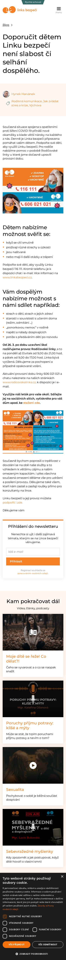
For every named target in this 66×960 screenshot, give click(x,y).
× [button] (62, 876)
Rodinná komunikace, (26, 101)
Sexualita (15, 789)
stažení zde (31, 402)
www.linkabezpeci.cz (17, 277)
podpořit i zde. (13, 502)
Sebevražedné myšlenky (29, 851)
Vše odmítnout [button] (47, 944)
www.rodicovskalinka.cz (19, 382)
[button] (33, 954)
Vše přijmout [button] (17, 944)
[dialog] (33, 916)
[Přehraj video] (33, 765)
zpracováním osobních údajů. (33, 573)
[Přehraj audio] (33, 699)
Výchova (35, 105)
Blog (6, 25)
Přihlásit (16, 561)
